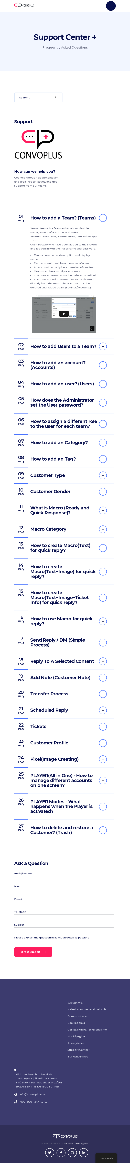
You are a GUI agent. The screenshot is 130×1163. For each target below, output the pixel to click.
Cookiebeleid (76, 1022)
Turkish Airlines (78, 1056)
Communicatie (77, 1016)
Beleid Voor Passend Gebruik (87, 1009)
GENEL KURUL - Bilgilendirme (87, 1029)
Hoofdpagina (76, 1036)
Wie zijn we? (75, 1002)
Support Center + (79, 1049)
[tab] (64, 218)
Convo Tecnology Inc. (77, 1143)
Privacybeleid (76, 1043)
